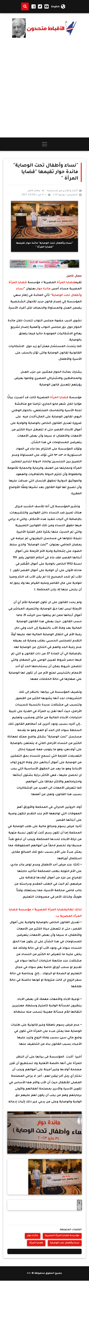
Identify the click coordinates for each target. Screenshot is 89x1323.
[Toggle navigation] (44, 144)
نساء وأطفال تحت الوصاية (64, 1243)
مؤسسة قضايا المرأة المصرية (62, 1236)
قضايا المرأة (66, 282)
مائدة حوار (44, 288)
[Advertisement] (44, 87)
